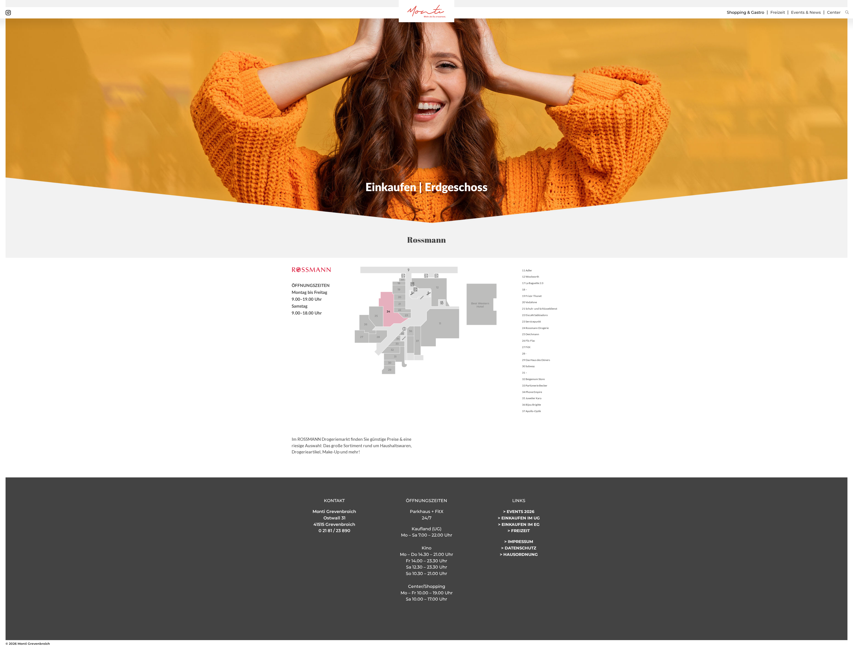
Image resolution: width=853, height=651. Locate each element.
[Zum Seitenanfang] (841, 646)
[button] (846, 12)
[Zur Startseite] (426, 11)
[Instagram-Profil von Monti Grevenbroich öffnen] (8, 12)
